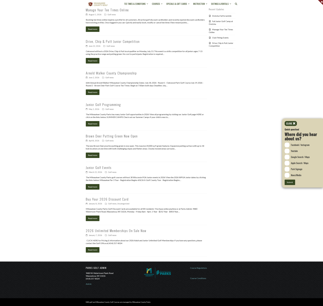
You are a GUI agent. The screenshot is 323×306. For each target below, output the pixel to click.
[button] (236, 4)
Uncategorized (123, 203)
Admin (88, 284)
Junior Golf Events (99, 167)
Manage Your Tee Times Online (107, 9)
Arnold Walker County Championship (111, 73)
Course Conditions (198, 278)
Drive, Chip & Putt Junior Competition (113, 41)
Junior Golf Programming (103, 104)
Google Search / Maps (300, 157)
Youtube (294, 151)
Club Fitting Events (220, 37)
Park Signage (296, 169)
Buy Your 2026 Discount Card (107, 199)
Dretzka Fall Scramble (221, 16)
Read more (92, 29)
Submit (290, 182)
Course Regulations (198, 268)
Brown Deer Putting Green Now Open (112, 136)
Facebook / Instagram (300, 145)
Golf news (111, 14)
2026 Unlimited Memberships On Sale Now (116, 230)
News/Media (296, 175)
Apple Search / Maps (299, 163)
